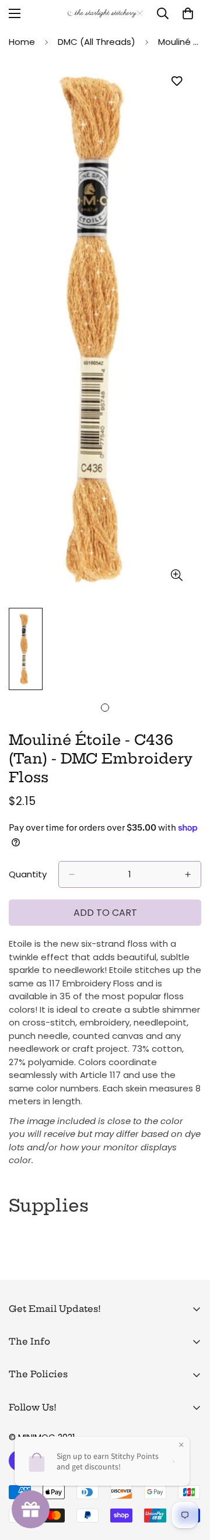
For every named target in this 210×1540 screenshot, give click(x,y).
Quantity (28, 874)
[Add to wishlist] (176, 81)
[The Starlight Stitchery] (105, 13)
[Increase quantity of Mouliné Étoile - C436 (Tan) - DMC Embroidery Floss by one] (188, 874)
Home (22, 42)
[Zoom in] (176, 575)
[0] (187, 13)
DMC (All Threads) (96, 42)
